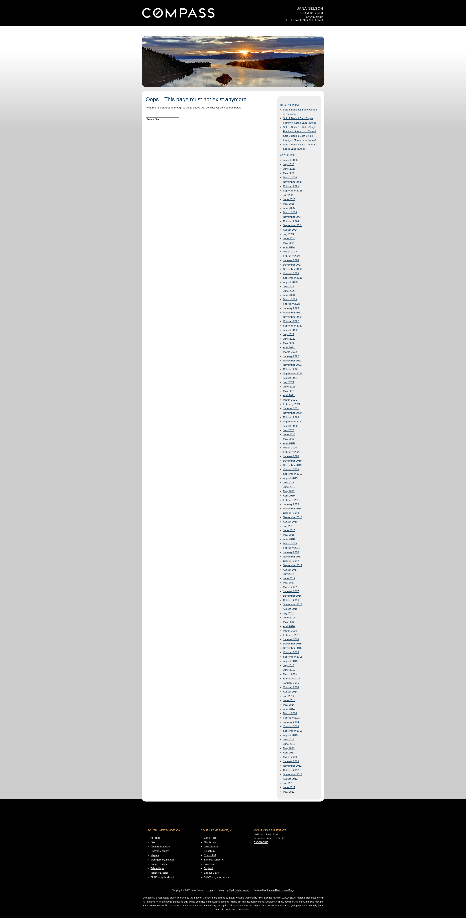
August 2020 (290, 425)
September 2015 (292, 656)
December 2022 (292, 312)
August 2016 (290, 608)
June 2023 (289, 290)
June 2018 (289, 530)
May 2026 (289, 173)
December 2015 (292, 643)
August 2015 (290, 661)
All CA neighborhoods (163, 877)
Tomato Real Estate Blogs (280, 890)
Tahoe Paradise (160, 872)
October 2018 (291, 512)
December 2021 (292, 360)
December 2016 (292, 595)
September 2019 (292, 473)
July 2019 (288, 482)
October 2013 (291, 726)
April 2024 (289, 247)
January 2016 (291, 639)
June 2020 (289, 434)
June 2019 (289, 486)
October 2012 (291, 770)
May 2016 (289, 621)
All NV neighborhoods (216, 877)
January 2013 (291, 761)
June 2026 (289, 168)
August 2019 (290, 478)
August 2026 (290, 160)
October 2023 (291, 273)
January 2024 (291, 260)
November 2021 (292, 364)
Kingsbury (209, 850)
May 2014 (289, 704)
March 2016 (290, 630)
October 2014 (291, 687)
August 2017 (290, 569)
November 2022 (292, 316)
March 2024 (290, 251)
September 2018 (292, 517)
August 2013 (290, 735)
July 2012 (288, 783)
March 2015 (290, 674)
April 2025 (289, 208)
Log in (211, 890)
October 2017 (291, 560)
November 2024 (292, 216)
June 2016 (289, 617)
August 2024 (290, 229)
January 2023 (291, 308)
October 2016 (291, 600)
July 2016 (288, 613)
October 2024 (291, 221)
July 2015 (288, 665)
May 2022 (289, 343)
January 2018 (291, 552)
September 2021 (292, 373)
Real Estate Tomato (239, 890)
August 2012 (290, 778)
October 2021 (291, 369)
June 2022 (289, 338)
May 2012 (289, 791)
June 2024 (289, 238)
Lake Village (211, 846)
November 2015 (292, 647)
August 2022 (290, 330)
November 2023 (292, 269)
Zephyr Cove (211, 872)
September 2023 (292, 277)
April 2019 (289, 495)
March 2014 (290, 713)
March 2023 (290, 299)
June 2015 (289, 669)
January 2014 (291, 722)
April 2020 (289, 443)
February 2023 (291, 303)
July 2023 (288, 286)
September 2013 (292, 730)
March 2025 (290, 212)
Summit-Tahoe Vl (214, 859)
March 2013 (290, 756)
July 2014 (288, 696)
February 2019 (291, 499)
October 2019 (291, 469)
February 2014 (291, 717)
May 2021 (289, 390)
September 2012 (292, 774)
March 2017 (290, 586)
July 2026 (288, 164)
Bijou (153, 842)
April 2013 (289, 752)
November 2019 (292, 465)
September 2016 (292, 604)
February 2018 (291, 547)
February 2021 (291, 404)
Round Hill (210, 855)
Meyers (155, 855)
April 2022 (289, 347)
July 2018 (288, 526)
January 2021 (291, 408)
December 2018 (292, 508)
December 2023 (292, 264)
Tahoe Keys (157, 868)
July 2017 (288, 573)
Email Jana (314, 16)
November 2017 (292, 556)
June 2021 (289, 386)
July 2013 (288, 739)
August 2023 (290, 282)
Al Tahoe (156, 837)
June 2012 (289, 787)
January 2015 (291, 682)
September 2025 (292, 190)
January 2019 (291, 504)
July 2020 (288, 430)
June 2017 (289, 578)
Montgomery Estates (162, 859)
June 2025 (289, 199)
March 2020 (290, 447)
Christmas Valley (160, 846)
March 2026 (290, 177)
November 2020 (292, 412)
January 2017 (291, 591)
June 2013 (289, 743)
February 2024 (291, 255)
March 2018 (290, 543)
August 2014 (290, 691)
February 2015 (291, 678)
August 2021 (290, 377)
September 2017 (292, 565)
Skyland (208, 868)
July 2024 (288, 234)
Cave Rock (210, 837)
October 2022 (291, 321)
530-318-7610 (261, 842)
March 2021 (290, 399)
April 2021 (289, 395)
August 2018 (290, 521)
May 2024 (289, 242)
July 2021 (288, 382)
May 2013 (289, 748)
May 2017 (289, 582)
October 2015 (291, 652)
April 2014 (289, 709)
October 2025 (291, 186)
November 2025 (292, 181)
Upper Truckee (159, 863)
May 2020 (289, 438)
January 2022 (291, 356)
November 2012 (292, 765)
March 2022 (290, 351)
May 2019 (289, 491)
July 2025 (288, 194)
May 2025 (289, 203)
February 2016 (291, 635)
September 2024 (292, 225)
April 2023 (289, 295)
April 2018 (289, 539)
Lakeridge (209, 863)
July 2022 (288, 334)
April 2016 (289, 626)
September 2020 (292, 421)
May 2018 (289, 534)
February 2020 (291, 451)
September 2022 (292, 325)
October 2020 (291, 417)
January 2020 (291, 456)
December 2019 (292, 460)
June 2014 (289, 700)
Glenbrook (210, 842)
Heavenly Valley (160, 850)
